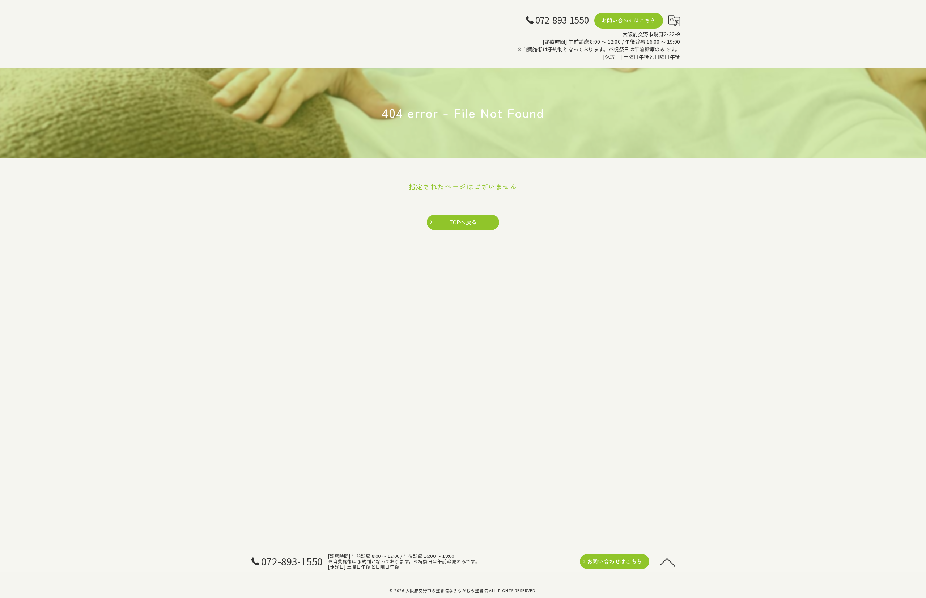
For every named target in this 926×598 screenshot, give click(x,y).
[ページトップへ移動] (667, 561)
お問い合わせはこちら (629, 20)
